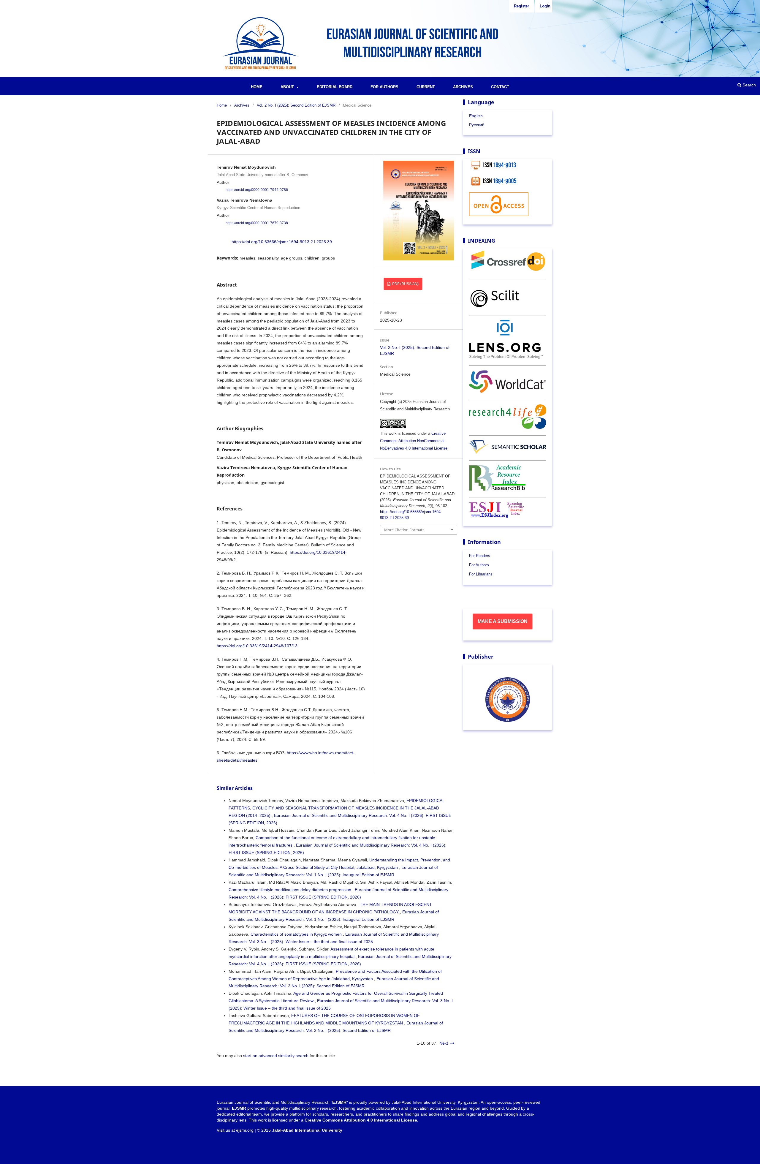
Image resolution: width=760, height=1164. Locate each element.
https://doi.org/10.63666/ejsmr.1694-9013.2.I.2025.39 (282, 241)
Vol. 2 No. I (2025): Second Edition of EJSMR (296, 105)
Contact (500, 87)
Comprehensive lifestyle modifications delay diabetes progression (290, 889)
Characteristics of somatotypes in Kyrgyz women (297, 934)
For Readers (479, 555)
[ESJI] (497, 516)
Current (426, 87)
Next (443, 1043)
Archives (463, 87)
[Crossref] (507, 270)
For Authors (384, 87)
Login (545, 6)
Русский (476, 124)
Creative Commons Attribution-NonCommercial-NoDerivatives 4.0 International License (413, 440)
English (476, 115)
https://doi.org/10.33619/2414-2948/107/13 (257, 645)
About (288, 87)
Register (521, 6)
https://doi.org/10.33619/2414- (318, 552)
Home (256, 87)
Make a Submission (503, 621)
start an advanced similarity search (275, 1055)
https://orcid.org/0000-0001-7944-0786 (257, 190)
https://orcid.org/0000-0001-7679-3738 (257, 223)
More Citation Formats (404, 529)
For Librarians (481, 574)
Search (748, 85)
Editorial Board (334, 87)
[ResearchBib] (497, 489)
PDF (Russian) (405, 284)
